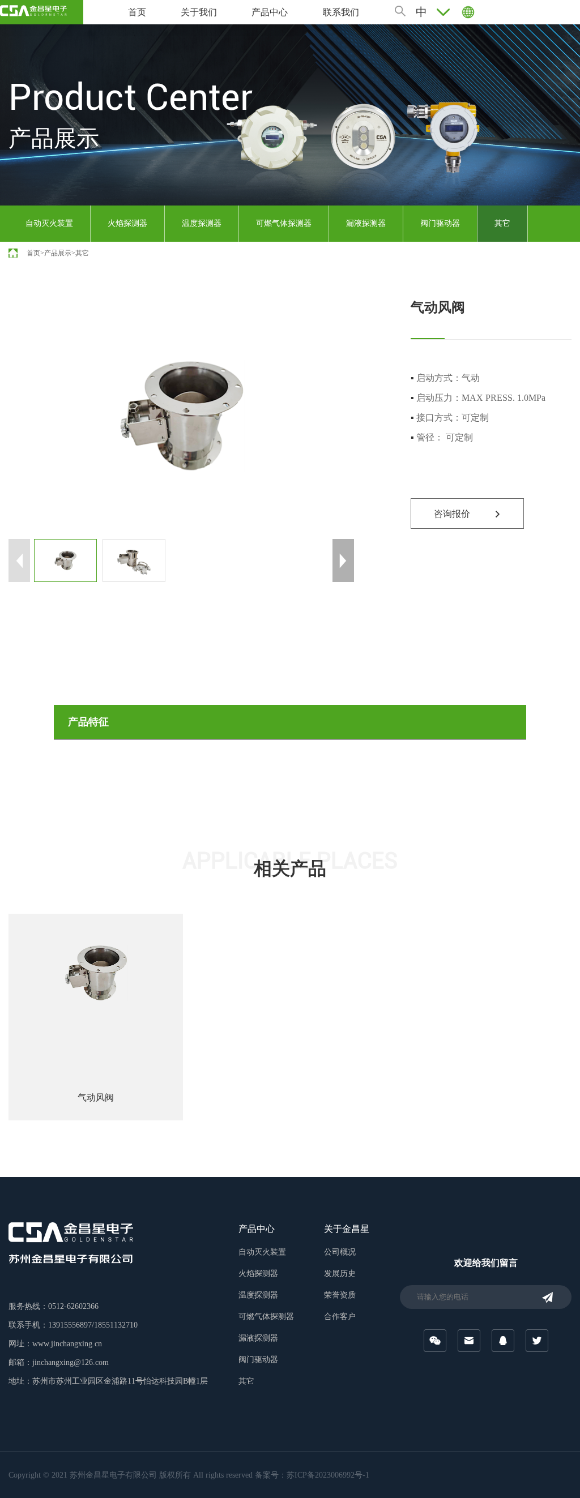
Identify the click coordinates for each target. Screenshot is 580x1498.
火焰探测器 (127, 223)
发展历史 (340, 1273)
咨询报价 (452, 514)
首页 (137, 12)
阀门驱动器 (440, 223)
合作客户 (340, 1316)
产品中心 (269, 12)
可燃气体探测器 (284, 223)
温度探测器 (201, 223)
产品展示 (57, 253)
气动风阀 (96, 1097)
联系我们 (341, 12)
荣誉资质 (340, 1295)
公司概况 (340, 1252)
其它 (502, 223)
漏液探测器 (366, 223)
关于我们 (199, 12)
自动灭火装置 (49, 223)
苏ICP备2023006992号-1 (328, 1475)
